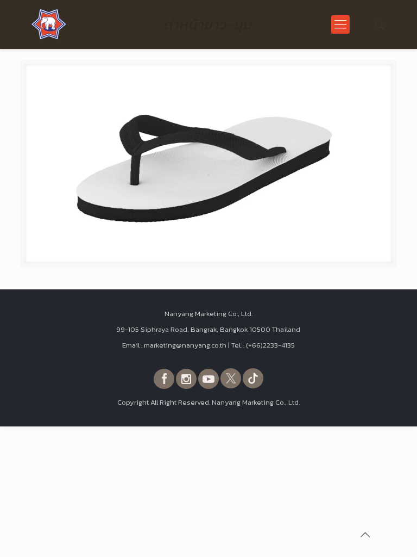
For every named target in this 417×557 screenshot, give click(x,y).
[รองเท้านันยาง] (49, 24)
